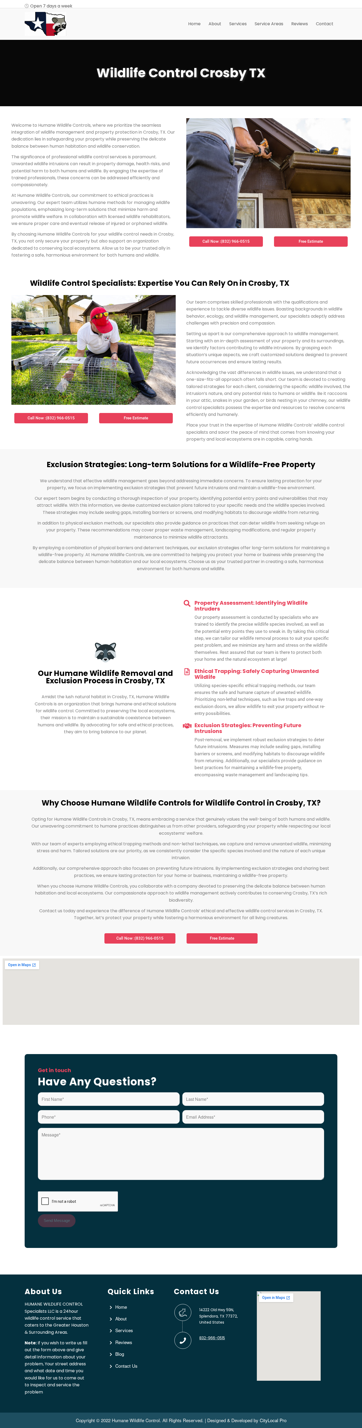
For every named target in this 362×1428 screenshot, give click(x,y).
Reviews (123, 1342)
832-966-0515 (212, 1338)
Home (121, 1306)
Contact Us (126, 1365)
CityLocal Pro (273, 1420)
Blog (119, 1353)
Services (124, 1330)
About (121, 1318)
